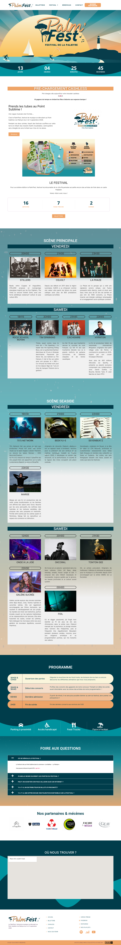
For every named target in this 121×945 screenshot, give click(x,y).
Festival (52, 5)
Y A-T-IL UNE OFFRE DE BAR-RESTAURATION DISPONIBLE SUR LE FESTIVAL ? (46, 793)
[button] (60, 758)
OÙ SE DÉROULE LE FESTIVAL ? (29, 758)
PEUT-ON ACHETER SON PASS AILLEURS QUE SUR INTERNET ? (40, 782)
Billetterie (40, 5)
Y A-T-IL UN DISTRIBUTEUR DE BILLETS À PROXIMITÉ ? (38, 787)
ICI (60, 96)
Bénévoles (66, 5)
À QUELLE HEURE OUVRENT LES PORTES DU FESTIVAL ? (38, 776)
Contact (79, 5)
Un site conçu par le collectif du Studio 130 (88, 942)
